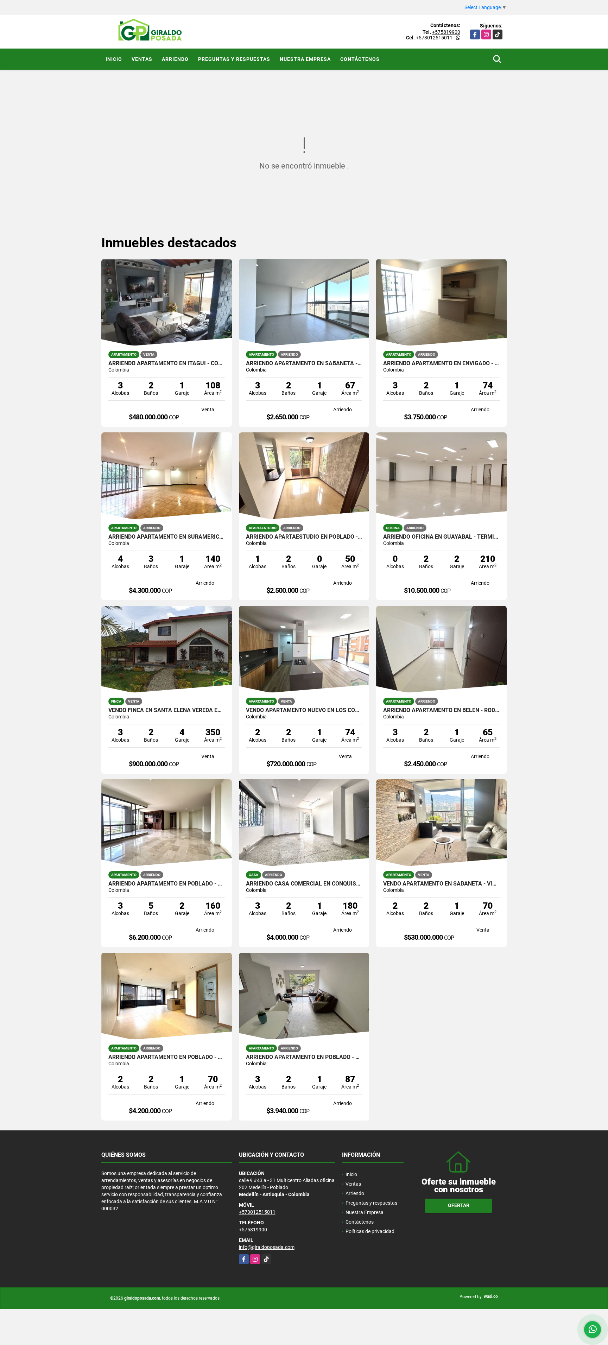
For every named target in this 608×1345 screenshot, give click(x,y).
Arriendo (175, 59)
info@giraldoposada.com (266, 1247)
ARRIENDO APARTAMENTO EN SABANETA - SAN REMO (304, 363)
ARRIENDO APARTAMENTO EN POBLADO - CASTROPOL (304, 1057)
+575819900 (446, 32)
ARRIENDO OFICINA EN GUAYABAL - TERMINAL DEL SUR (441, 537)
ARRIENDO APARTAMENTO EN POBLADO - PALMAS (166, 1057)
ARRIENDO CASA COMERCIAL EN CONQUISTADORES (304, 884)
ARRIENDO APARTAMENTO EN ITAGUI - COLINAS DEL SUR (166, 363)
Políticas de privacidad (370, 1231)
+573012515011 (434, 37)
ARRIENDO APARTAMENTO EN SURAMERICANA (166, 537)
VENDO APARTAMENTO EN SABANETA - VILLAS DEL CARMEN (441, 884)
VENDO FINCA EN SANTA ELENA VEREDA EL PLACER (166, 710)
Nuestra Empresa (305, 59)
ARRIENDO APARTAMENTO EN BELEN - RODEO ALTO (441, 710)
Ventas (142, 59)
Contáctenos (360, 59)
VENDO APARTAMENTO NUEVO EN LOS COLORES (304, 710)
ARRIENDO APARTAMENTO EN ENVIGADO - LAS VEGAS (441, 363)
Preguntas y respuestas (234, 59)
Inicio (114, 59)
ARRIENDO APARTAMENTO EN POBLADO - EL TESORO (166, 884)
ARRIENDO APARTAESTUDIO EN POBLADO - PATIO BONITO (304, 537)
